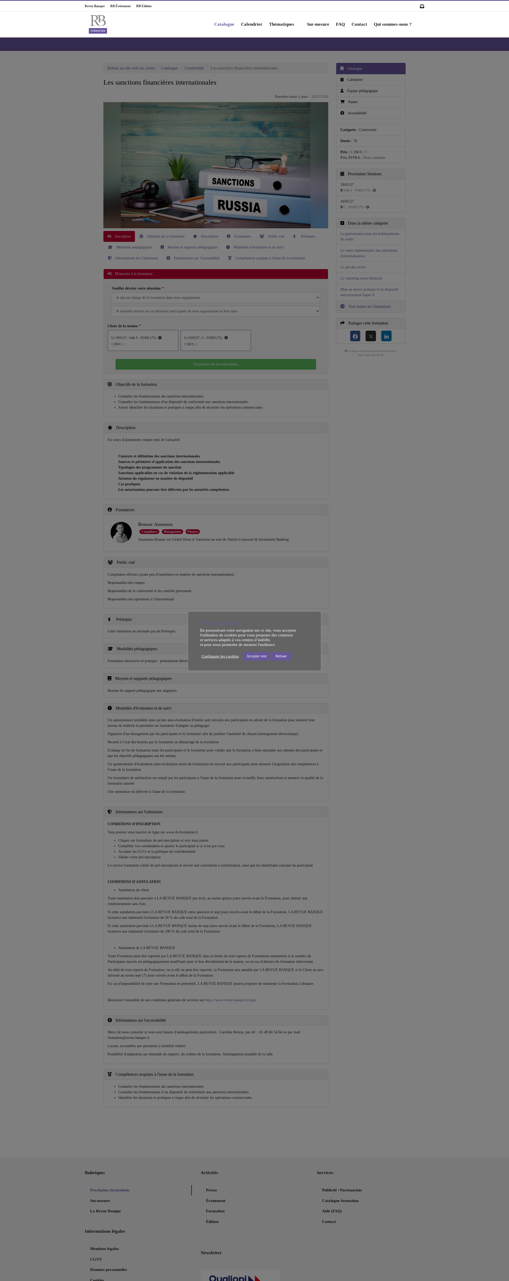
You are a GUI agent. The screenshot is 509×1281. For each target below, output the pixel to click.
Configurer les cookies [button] (220, 656)
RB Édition (141, 6)
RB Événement (118, 6)
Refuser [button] (281, 656)
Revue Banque (95, 6)
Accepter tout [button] (257, 656)
